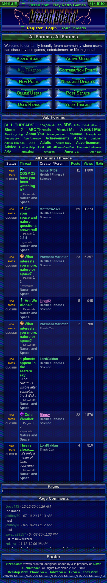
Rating (101, 163)
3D (59, 125)
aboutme (76, 134)
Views (88, 163)
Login (51, 28)
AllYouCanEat (63, 147)
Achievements (57, 138)
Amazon (49, 151)
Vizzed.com (38, 5)
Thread (25, 163)
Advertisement (89, 143)
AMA (7, 151)
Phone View (38, 572)
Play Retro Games (69, 5)
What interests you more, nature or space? (28, 265)
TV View (74, 572)
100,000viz (47, 125)
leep (9, 129)
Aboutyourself (56, 134)
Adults (45, 143)
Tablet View (58, 572)
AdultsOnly (63, 142)
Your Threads (73, 28)
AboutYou (35, 134)
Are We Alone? (28, 303)
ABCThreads (40, 130)
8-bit (86, 125)
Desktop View (18, 572)
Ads (32, 142)
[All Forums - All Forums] (53, 23)
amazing (27, 151)
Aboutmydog (13, 134)
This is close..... (27, 447)
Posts (75, 163)
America (71, 151)
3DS (68, 124)
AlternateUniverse (89, 147)
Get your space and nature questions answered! (28, 219)
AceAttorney (32, 138)
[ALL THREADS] (19, 125)
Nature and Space (28, 200)
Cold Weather (26, 417)
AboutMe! (91, 129)
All (49, 147)
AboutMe (66, 129)
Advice (10, 147)
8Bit (77, 125)
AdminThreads (14, 142)
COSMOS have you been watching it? (28, 182)
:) (100, 125)
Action (80, 138)
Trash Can (47, 328)
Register (35, 28)
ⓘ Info (97, 3)
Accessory (11, 138)
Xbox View (90, 572)
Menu (10, 3)
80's (94, 125)
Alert (40, 147)
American (95, 151)
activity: (96, 138)
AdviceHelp (27, 147)
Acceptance (94, 134)
